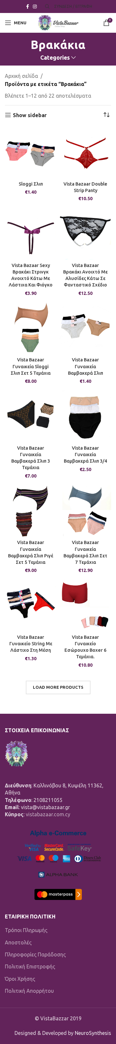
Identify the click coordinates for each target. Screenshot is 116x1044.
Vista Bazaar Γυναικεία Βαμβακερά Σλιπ (85, 366)
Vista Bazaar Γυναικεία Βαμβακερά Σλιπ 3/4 (85, 454)
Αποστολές (18, 942)
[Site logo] (58, 22)
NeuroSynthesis (93, 1033)
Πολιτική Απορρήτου (29, 991)
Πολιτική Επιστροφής (30, 966)
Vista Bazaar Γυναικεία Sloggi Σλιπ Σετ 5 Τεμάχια (31, 366)
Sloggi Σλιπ (31, 184)
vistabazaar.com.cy (48, 814)
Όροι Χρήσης (20, 979)
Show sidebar (30, 115)
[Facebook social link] (27, 6)
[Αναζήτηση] (46, 6)
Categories (55, 58)
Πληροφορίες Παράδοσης (35, 954)
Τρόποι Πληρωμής (26, 930)
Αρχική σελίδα (21, 76)
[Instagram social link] (35, 6)
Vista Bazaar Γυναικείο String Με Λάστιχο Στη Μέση (30, 644)
